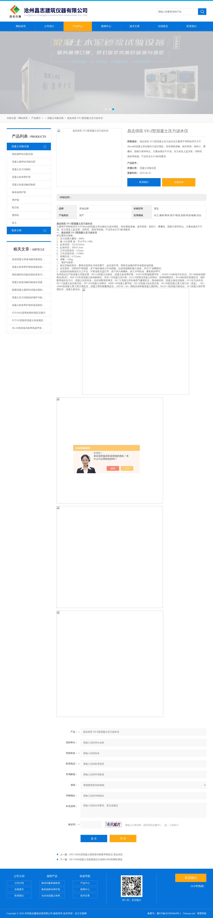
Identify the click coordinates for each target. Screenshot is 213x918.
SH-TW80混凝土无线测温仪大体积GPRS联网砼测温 (95, 859)
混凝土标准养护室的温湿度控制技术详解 (31, 305)
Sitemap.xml (189, 913)
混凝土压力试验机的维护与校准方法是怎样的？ (31, 297)
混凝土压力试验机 (21, 169)
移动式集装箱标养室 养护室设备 (53, 883)
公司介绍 (19, 883)
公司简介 (49, 26)
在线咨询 (178, 182)
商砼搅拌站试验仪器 (22, 154)
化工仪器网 (81, 913)
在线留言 (163, 26)
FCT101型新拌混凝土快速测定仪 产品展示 (31, 320)
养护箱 (15, 200)
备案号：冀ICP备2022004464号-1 (164, 913)
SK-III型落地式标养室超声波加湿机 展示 (31, 328)
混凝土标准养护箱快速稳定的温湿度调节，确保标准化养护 (31, 267)
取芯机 (15, 207)
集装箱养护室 (19, 192)
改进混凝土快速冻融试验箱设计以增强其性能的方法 (31, 259)
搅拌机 (15, 215)
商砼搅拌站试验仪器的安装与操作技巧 (31, 274)
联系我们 (192, 26)
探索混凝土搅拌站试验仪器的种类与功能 (31, 290)
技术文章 (135, 26)
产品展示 (36, 118)
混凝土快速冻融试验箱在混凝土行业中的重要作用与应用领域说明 (31, 282)
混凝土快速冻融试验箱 (23, 184)
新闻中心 (106, 26)
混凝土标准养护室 (21, 177)
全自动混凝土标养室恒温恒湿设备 (53, 895)
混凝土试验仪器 (55, 118)
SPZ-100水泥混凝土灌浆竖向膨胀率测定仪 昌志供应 (96, 854)
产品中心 (78, 26)
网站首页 (21, 26)
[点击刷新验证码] (113, 824)
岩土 (14, 223)
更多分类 (16, 230)
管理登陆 (201, 913)
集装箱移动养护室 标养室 (53, 889)
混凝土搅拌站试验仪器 (23, 161)
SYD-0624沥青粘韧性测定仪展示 (28, 313)
